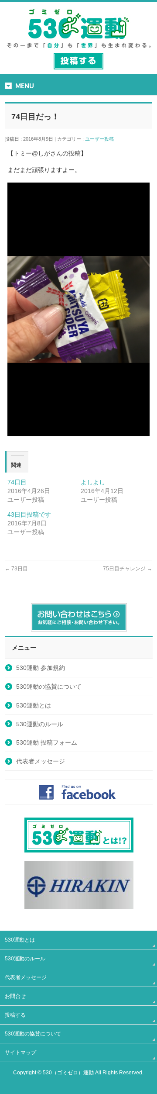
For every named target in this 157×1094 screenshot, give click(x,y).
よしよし (93, 482)
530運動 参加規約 (40, 667)
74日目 (17, 482)
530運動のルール (39, 724)
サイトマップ (20, 1052)
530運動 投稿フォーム (46, 742)
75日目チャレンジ (127, 569)
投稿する (15, 1015)
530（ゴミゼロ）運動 (68, 1073)
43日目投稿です (29, 514)
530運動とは (33, 705)
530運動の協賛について (49, 686)
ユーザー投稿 (102, 138)
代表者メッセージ (40, 761)
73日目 (16, 569)
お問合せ (15, 996)
